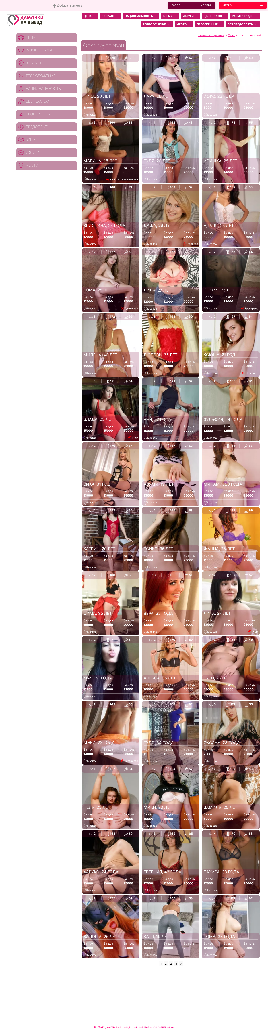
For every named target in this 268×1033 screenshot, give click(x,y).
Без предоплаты (240, 24)
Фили (135, 437)
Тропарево (251, 308)
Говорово (192, 243)
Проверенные (207, 24)
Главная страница (211, 35)
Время (167, 16)
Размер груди (242, 16)
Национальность (139, 16)
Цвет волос (213, 16)
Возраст (108, 16)
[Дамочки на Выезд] (25, 20)
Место (181, 24)
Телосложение (154, 24)
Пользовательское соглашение (153, 1027)
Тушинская (131, 308)
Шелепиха (252, 373)
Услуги (188, 16)
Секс (231, 35)
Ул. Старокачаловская (124, 179)
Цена (88, 16)
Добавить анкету (69, 5)
